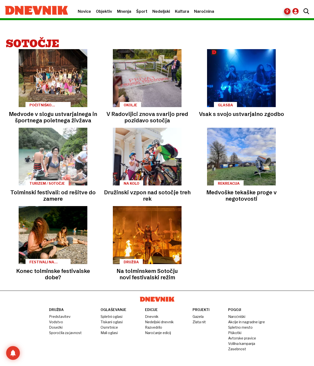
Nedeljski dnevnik (159, 322)
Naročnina (204, 11)
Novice (84, 11)
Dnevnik (151, 316)
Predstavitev (60, 316)
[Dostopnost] (287, 11)
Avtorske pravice (242, 338)
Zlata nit (199, 322)
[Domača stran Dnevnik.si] (34, 11)
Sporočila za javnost (65, 333)
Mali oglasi (109, 333)
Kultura (182, 11)
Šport (141, 11)
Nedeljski (161, 11)
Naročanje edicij (158, 333)
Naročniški (236, 316)
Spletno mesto (240, 327)
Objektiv (104, 11)
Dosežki (56, 327)
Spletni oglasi (111, 316)
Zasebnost (237, 349)
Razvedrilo (153, 327)
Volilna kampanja (241, 343)
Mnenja (124, 11)
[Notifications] (13, 353)
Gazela (198, 316)
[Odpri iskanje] (305, 11)
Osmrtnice (109, 327)
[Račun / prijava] (296, 11)
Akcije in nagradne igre (246, 322)
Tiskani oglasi (112, 322)
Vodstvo (56, 322)
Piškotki (234, 333)
